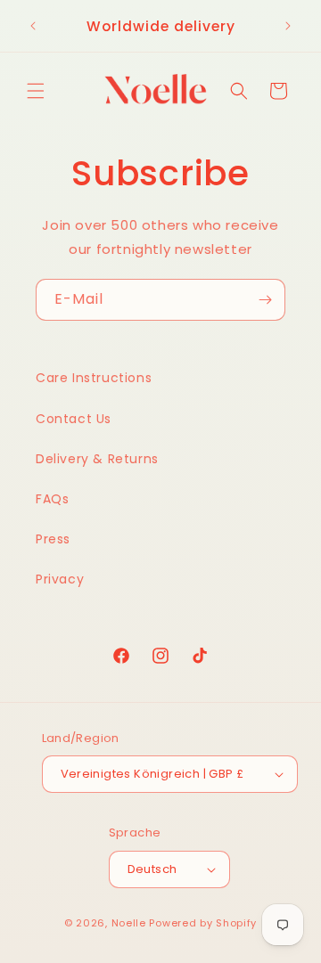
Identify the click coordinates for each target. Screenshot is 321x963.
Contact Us (73, 419)
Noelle (128, 923)
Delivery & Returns (97, 459)
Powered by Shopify (203, 923)
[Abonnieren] (264, 300)
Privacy (60, 579)
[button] (35, 90)
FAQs (52, 499)
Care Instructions (94, 378)
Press (53, 539)
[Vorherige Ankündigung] (33, 25)
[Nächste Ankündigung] (288, 25)
